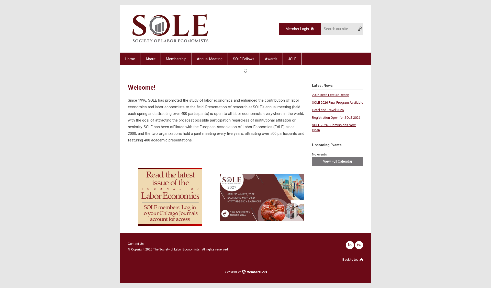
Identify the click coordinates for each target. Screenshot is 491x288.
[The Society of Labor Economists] (170, 43)
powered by (233, 271)
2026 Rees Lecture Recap (330, 95)
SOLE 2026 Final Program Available (337, 102)
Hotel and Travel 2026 (328, 110)
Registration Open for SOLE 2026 (336, 117)
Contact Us (136, 244)
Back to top (350, 259)
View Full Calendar (337, 161)
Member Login (297, 29)
